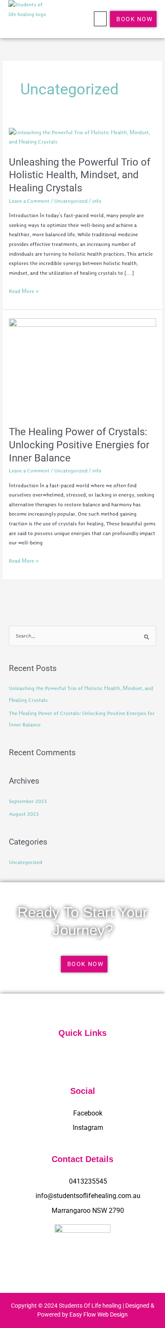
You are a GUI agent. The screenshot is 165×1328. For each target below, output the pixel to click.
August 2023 (24, 814)
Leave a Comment (29, 201)
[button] (100, 18)
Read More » (24, 290)
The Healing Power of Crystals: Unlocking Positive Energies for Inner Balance (79, 445)
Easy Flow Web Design (98, 1314)
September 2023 (28, 801)
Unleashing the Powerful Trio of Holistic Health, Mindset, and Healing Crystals (79, 175)
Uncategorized (71, 201)
